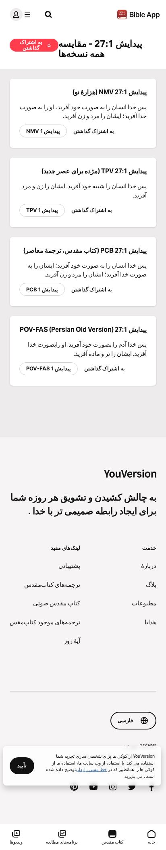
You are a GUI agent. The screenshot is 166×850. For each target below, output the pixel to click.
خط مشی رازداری (91, 769)
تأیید (22, 765)
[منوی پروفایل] (21, 14)
